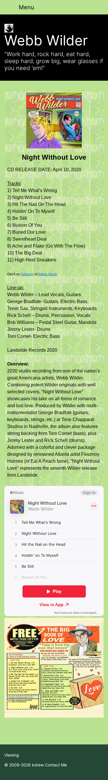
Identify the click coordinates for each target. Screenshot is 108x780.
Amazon (27, 274)
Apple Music (48, 274)
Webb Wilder (46, 40)
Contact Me (56, 764)
